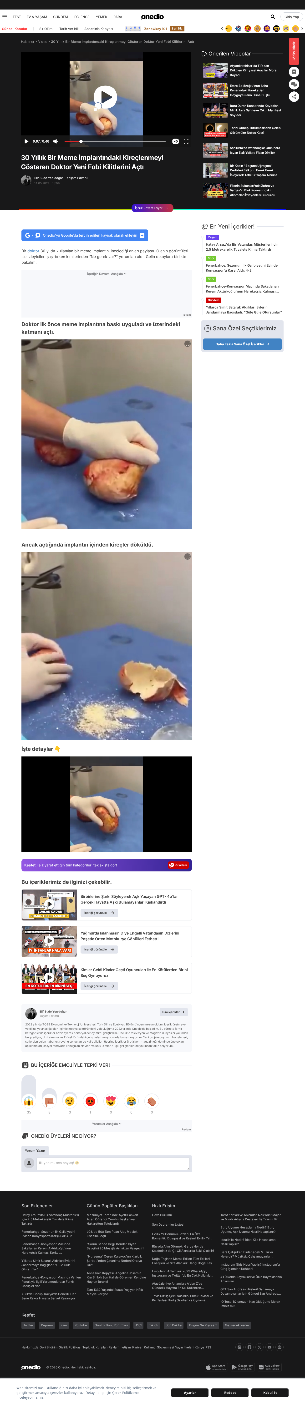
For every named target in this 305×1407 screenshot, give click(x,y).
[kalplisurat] (295, 28)
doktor (33, 251)
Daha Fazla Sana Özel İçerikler (240, 344)
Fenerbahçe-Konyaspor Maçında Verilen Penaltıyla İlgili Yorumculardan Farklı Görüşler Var (51, 1281)
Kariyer (137, 1347)
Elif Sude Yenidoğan (61, 178)
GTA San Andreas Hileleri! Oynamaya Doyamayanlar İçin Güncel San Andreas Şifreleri (249, 1293)
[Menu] (5, 16)
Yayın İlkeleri (184, 1347)
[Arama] (273, 17)
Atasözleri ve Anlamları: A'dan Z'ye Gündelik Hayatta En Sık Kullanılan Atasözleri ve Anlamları (177, 1288)
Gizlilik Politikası (70, 1347)
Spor (211, 258)
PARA (117, 17)
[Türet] (238, 28)
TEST (17, 17)
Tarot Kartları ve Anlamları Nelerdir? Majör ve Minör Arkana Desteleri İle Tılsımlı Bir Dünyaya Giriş (250, 1219)
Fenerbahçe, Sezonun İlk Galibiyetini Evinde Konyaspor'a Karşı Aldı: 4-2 (242, 267)
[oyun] (276, 28)
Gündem (213, 300)
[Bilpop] (257, 28)
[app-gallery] (270, 1367)
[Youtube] (269, 1347)
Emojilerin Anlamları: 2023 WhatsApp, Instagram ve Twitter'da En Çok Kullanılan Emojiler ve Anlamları (182, 1275)
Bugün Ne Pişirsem (203, 1325)
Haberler (27, 42)
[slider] (115, 142)
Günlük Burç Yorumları (111, 1325)
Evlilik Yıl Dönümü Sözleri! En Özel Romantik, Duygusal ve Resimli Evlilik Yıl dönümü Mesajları (180, 1238)
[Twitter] (259, 1347)
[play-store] (243, 1367)
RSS (208, 1347)
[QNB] (229, 28)
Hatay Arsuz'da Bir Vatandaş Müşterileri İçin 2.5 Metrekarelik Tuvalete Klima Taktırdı (242, 246)
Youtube (81, 1325)
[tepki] (28, 1101)
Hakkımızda (29, 1347)
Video (42, 42)
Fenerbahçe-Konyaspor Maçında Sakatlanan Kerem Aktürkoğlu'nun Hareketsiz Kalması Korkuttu (242, 289)
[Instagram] (239, 1347)
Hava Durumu (162, 1215)
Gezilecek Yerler (237, 1325)
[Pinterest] (279, 1347)
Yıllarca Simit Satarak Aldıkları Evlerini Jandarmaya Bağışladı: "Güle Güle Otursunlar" (244, 309)
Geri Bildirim (48, 1347)
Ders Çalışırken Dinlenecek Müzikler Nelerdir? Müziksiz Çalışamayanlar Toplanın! (246, 1256)
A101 (138, 1325)
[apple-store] (217, 1367)
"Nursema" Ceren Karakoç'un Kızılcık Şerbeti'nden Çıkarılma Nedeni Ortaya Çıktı (114, 1260)
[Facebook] (249, 1347)
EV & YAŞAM (37, 17)
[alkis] (286, 28)
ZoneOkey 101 (155, 29)
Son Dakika (174, 1325)
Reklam (114, 1347)
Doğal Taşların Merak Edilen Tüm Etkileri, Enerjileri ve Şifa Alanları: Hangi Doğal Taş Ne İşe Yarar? (182, 1263)
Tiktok (153, 1325)
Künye (199, 1347)
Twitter (28, 1325)
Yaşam (212, 237)
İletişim (126, 1347)
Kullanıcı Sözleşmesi (159, 1347)
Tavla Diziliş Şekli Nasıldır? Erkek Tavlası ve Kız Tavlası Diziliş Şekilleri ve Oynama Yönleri (182, 1300)
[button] (175, 141)
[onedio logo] (152, 17)
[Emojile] (267, 28)
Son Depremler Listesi (168, 1224)
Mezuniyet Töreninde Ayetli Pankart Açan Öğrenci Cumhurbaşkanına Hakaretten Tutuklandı (112, 1219)
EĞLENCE (81, 17)
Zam (64, 1325)
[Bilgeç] (248, 28)
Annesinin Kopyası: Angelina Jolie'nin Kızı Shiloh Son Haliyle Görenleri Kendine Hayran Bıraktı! (116, 1277)
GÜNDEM (60, 17)
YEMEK (101, 17)
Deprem (47, 1325)
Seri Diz (177, 28)
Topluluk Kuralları (94, 1347)
